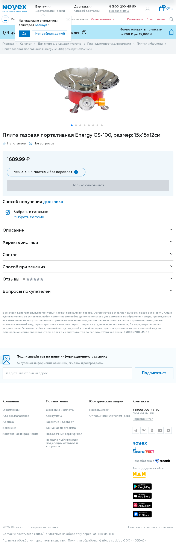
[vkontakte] (144, 430)
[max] (168, 430)
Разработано (144, 461)
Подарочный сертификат (64, 434)
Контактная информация (20, 434)
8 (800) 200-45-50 (122, 6)
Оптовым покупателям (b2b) (109, 416)
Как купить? (54, 416)
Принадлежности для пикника (109, 43)
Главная (8, 43)
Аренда (8, 422)
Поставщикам (99, 410)
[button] (72, 125)
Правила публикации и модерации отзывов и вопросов (62, 443)
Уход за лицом (78, 19)
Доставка (81, 6)
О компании (11, 410)
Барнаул (41, 6)
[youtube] (160, 430)
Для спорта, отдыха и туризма (59, 43)
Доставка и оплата (60, 410)
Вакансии (9, 428)
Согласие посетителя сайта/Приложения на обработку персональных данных (58, 534)
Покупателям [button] (57, 401)
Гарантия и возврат (60, 422)
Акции (161, 19)
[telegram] (136, 430)
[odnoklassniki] (152, 430)
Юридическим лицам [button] (106, 401)
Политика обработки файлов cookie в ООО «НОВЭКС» (107, 540)
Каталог (26, 43)
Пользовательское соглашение (150, 527)
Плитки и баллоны (150, 43)
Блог (150, 19)
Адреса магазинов (16, 416)
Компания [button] (11, 401)
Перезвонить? (119, 11)
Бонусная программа (61, 428)
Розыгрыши (135, 19)
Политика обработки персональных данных (34, 540)
